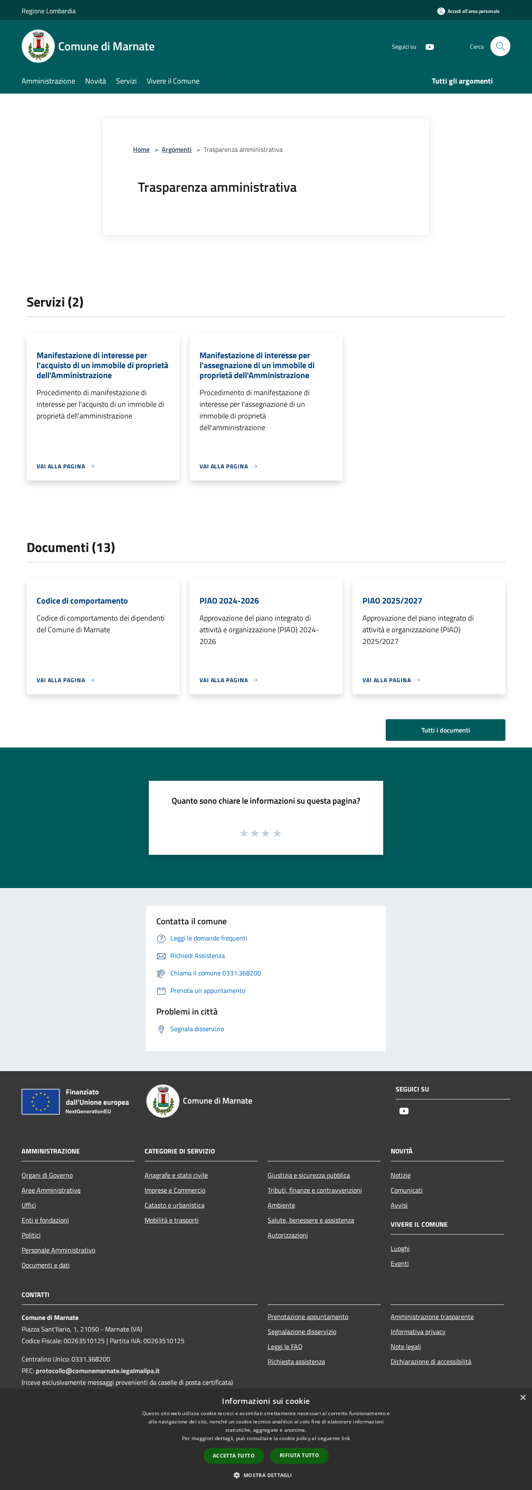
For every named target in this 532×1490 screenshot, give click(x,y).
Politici (31, 1235)
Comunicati (407, 1190)
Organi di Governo (47, 1175)
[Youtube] (426, 46)
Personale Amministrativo (58, 1250)
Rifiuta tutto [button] (299, 1455)
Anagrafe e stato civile (176, 1175)
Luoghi (400, 1248)
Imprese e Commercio (175, 1190)
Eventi (400, 1263)
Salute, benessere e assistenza (311, 1220)
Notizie (401, 1175)
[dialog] (266, 1439)
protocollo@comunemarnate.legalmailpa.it (98, 1371)
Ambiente (281, 1205)
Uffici (29, 1205)
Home (141, 149)
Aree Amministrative (51, 1190)
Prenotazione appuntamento (308, 1317)
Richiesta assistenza (296, 1361)
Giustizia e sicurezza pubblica (309, 1175)
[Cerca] (500, 46)
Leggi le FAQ (285, 1346)
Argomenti (177, 149)
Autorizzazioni (288, 1235)
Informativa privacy (418, 1332)
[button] (266, 1475)
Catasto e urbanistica (174, 1205)
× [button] (523, 1398)
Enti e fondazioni (45, 1220)
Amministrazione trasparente (432, 1317)
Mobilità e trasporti (172, 1220)
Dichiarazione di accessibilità (431, 1361)
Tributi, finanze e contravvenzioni (315, 1190)
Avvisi (399, 1205)
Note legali (406, 1346)
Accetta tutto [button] (234, 1455)
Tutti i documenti (445, 730)
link (346, 1438)
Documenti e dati (46, 1265)
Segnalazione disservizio (302, 1332)
